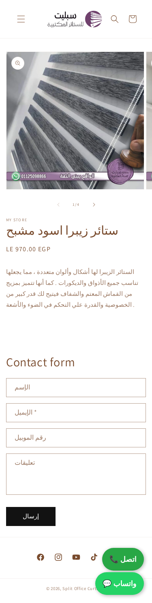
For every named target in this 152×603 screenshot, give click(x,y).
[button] (21, 19)
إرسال (31, 516)
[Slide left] (58, 205)
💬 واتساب (120, 583)
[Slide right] (94, 205)
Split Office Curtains (84, 588)
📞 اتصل (123, 559)
